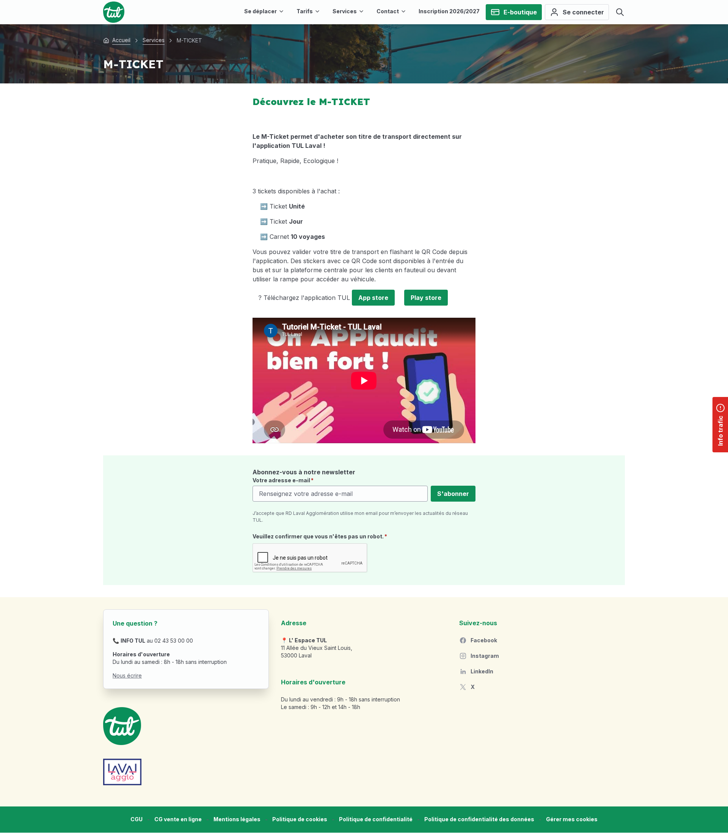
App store (373, 297)
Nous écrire (127, 675)
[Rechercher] (620, 12)
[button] (572, 820)
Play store (426, 297)
